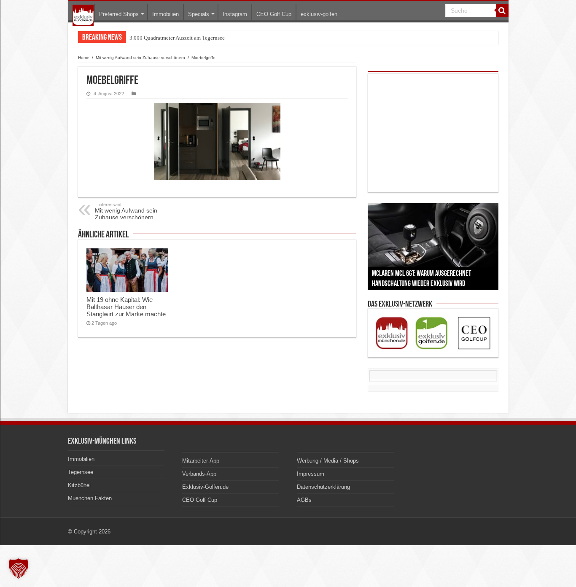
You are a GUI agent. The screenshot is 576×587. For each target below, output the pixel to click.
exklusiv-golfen (319, 14)
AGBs (304, 500)
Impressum (310, 474)
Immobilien (165, 14)
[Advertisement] (433, 133)
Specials (198, 14)
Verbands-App (199, 474)
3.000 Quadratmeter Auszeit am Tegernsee (177, 38)
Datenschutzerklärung (323, 487)
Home (83, 57)
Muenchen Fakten (90, 498)
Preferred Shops (119, 14)
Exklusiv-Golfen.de (205, 487)
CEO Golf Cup (273, 14)
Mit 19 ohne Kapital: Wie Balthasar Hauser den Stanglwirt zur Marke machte (126, 307)
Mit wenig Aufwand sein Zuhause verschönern (140, 57)
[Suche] (502, 10)
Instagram (235, 14)
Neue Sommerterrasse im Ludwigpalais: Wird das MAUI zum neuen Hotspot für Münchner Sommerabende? (251, 38)
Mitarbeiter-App (200, 461)
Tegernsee (80, 472)
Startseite (83, 15)
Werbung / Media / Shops (328, 461)
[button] (18, 568)
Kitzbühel (79, 485)
